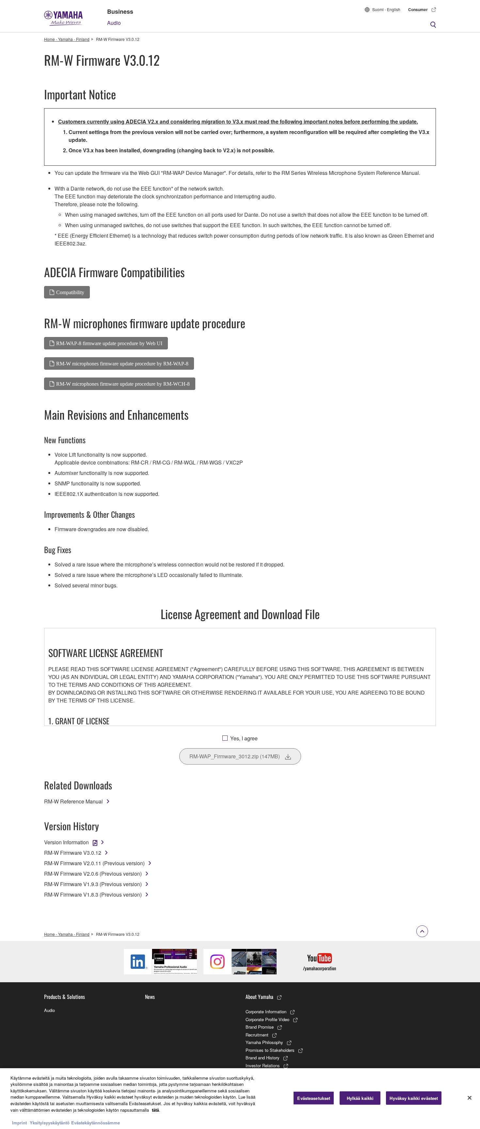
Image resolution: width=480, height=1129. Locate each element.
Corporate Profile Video (267, 1019)
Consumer (418, 9)
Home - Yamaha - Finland (66, 39)
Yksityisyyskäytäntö (50, 1122)
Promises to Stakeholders (270, 1050)
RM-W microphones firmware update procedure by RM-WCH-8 (123, 383)
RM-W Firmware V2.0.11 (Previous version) (94, 863)
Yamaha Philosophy (264, 1042)
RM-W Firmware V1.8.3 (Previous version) (93, 894)
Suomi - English (386, 9)
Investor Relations (263, 1065)
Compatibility (70, 292)
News (150, 997)
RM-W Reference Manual (73, 801)
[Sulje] (469, 1097)
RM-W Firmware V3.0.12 (72, 852)
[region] (240, 1098)
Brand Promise (260, 1027)
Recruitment (257, 1035)
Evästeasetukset (313, 1098)
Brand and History (263, 1057)
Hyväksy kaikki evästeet (414, 1098)
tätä (155, 1109)
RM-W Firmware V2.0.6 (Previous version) (93, 873)
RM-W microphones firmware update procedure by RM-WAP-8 (122, 363)
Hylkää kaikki (360, 1098)
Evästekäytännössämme (95, 1122)
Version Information (66, 842)
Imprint (19, 1122)
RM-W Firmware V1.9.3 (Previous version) (93, 884)
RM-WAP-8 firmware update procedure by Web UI (109, 343)
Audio (114, 22)
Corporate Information (266, 1011)
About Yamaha (259, 997)
